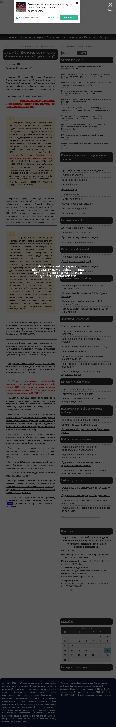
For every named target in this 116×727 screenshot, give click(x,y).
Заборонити (51, 17)
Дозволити (69, 17)
